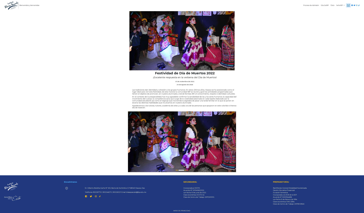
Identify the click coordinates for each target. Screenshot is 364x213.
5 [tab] (186, 170)
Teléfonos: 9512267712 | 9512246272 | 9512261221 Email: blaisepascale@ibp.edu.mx (115, 192)
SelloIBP (339, 5)
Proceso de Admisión (311, 5)
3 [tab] (181, 170)
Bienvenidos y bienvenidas (29, 5)
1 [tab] (176, 170)
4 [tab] (185, 170)
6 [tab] (187, 170)
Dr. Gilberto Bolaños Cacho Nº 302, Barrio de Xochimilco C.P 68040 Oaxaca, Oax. (115, 188)
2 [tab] (177, 170)
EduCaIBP (325, 5)
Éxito (332, 5)
